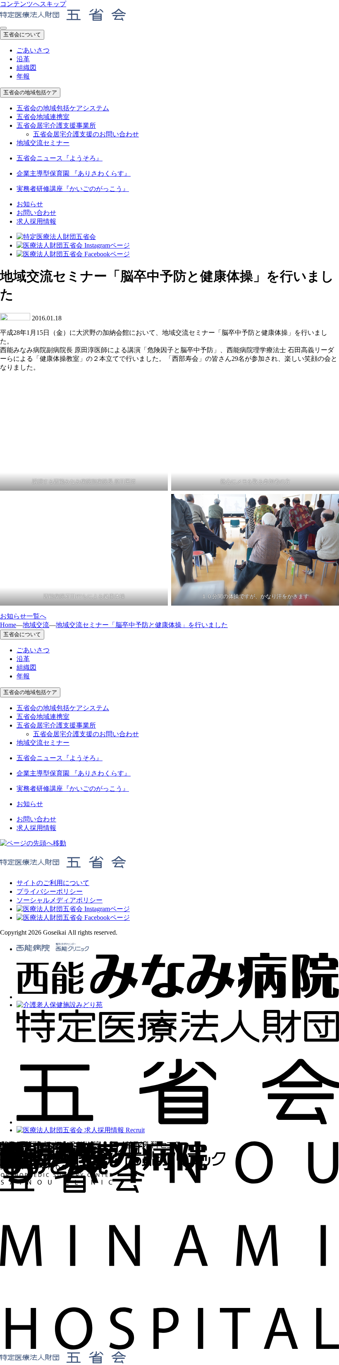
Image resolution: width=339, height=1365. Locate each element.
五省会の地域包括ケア (30, 92)
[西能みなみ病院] (178, 996)
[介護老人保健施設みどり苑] (60, 1004)
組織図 (26, 67)
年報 (23, 76)
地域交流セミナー (43, 142)
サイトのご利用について (53, 882)
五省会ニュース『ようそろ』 (60, 158)
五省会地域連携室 (43, 116)
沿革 (23, 58)
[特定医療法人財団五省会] (178, 1122)
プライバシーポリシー (50, 891)
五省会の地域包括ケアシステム (63, 108)
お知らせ (30, 204)
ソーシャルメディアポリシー (60, 900)
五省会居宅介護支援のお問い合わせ (86, 134)
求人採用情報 (36, 221)
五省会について (22, 34)
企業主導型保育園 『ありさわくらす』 (74, 173)
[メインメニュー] (3, 28)
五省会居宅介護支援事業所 (56, 125)
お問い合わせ (36, 212)
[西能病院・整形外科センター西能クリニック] (53, 948)
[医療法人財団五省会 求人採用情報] (81, 1130)
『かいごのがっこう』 (73, 188)
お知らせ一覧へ (23, 616)
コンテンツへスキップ (33, 3)
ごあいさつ (33, 50)
